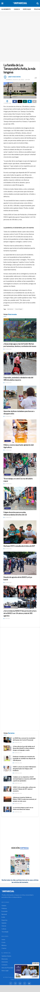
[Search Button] (38, 3)
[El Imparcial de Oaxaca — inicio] (20, 891)
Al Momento (6, 9)
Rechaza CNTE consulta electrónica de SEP (19, 546)
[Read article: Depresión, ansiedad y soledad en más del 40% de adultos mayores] (20, 363)
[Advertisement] (20, 38)
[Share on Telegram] (29, 101)
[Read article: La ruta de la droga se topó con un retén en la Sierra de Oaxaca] (7, 809)
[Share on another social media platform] (34, 101)
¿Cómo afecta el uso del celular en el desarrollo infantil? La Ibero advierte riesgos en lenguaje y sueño (24, 748)
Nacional (4, 914)
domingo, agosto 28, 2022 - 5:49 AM (18, 79)
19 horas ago (7, 349)
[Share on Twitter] (20, 101)
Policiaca (4, 908)
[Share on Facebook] (14, 101)
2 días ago (7, 618)
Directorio (5, 959)
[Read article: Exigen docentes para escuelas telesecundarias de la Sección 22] (20, 498)
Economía (4, 911)
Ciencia (4, 926)
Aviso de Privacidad (7, 967)
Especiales (27, 9)
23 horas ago (7, 548)
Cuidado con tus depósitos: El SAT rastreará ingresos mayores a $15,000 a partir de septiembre (24, 778)
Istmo (3, 939)
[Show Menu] (2, 3)
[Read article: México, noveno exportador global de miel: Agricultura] (20, 431)
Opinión (4, 923)
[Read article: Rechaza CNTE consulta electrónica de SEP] (20, 532)
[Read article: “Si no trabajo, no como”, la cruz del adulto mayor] (20, 464)
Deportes (4, 920)
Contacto (4, 965)
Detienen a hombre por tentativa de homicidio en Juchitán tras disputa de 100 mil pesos (24, 758)
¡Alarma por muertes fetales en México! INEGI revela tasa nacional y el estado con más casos (24, 799)
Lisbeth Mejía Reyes (14, 76)
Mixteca (4, 945)
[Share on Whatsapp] (25, 101)
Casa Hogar (18, 309)
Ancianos (10, 309)
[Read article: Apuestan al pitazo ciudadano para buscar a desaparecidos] (20, 397)
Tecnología (5, 931)
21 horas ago (7, 382)
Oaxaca (17, 9)
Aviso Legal (5, 970)
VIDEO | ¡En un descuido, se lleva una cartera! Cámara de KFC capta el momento (24, 789)
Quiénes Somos (6, 956)
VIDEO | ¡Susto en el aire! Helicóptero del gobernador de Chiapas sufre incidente (24, 768)
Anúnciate (5, 962)
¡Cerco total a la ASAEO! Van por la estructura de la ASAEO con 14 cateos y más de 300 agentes (19, 613)
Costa (3, 942)
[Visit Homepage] (20, 3)
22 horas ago (7, 483)
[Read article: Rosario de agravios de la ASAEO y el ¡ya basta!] (20, 563)
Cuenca (4, 948)
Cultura (4, 929)
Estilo (3, 917)
